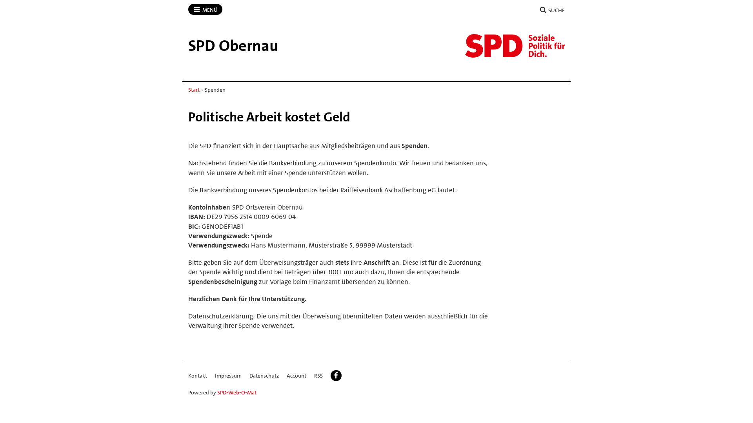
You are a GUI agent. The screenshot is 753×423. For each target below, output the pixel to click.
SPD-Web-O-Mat (236, 392)
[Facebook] (336, 375)
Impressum (228, 375)
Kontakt (197, 375)
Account (296, 375)
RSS (318, 375)
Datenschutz (264, 375)
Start (194, 89)
